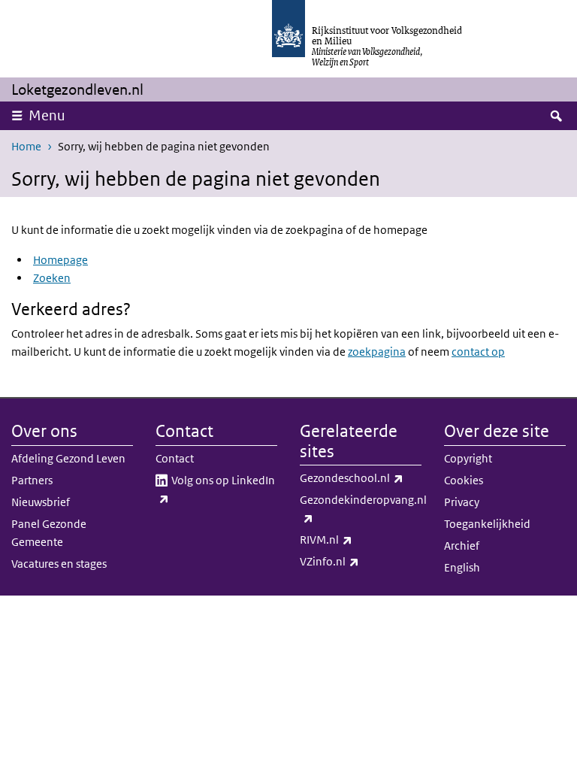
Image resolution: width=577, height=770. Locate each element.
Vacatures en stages (59, 563)
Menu (47, 115)
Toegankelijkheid (487, 524)
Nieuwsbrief (40, 502)
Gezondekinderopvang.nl (360, 508)
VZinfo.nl (360, 560)
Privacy (461, 502)
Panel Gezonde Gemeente (48, 533)
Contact (175, 458)
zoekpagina (377, 351)
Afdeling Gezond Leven (68, 458)
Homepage (60, 260)
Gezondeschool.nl (360, 477)
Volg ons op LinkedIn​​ (221, 489)
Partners (32, 480)
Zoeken (52, 278)
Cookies (463, 480)
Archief (461, 545)
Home (26, 146)
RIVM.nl (359, 539)
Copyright (468, 458)
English (462, 567)
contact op (478, 351)
